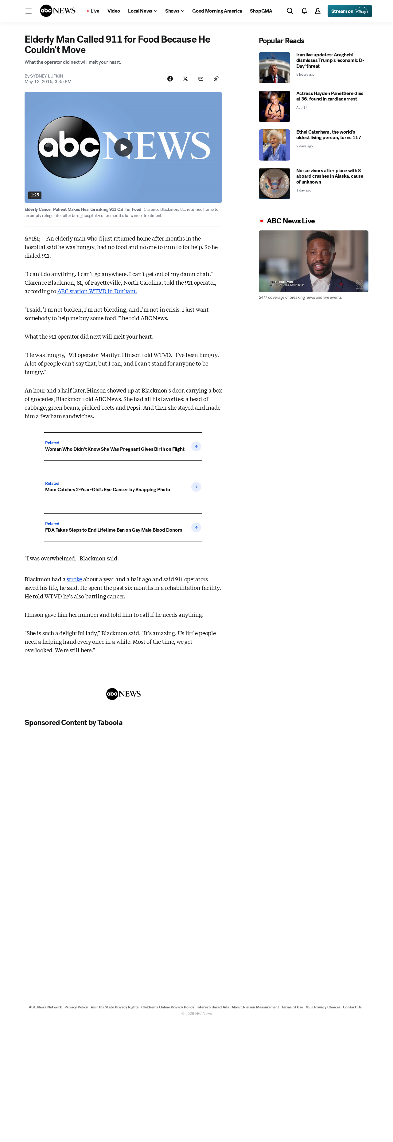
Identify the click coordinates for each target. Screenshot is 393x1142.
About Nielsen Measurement (255, 1007)
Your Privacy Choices (322, 1007)
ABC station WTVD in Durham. (97, 291)
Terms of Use (292, 1007)
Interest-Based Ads (212, 1007)
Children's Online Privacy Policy (167, 1007)
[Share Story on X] (185, 79)
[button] (28, 11)
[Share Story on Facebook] (170, 79)
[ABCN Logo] (58, 11)
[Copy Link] (216, 79)
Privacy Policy (76, 1007)
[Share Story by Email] (201, 79)
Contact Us (352, 1007)
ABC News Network (45, 1007)
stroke (74, 579)
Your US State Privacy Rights (114, 1007)
